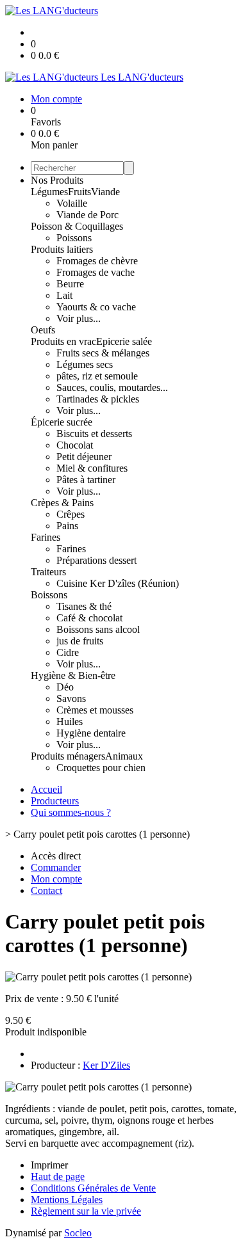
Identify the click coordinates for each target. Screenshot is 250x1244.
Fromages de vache (95, 272)
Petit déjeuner (84, 456)
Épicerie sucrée (61, 422)
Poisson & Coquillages (77, 226)
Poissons (74, 237)
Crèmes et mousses (94, 710)
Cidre (67, 652)
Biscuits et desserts (94, 433)
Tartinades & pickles (97, 399)
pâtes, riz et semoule (97, 376)
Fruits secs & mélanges (102, 352)
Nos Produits (57, 180)
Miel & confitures (92, 468)
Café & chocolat (89, 617)
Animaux (124, 756)
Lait (64, 295)
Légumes (49, 191)
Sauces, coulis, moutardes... (112, 387)
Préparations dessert (96, 560)
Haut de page (58, 1176)
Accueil (46, 789)
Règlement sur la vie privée (86, 1211)
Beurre (70, 283)
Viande (105, 191)
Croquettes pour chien (101, 767)
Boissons (49, 594)
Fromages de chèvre (97, 260)
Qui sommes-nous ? (71, 812)
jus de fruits (79, 640)
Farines (45, 537)
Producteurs (55, 800)
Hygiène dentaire (91, 733)
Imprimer (49, 1165)
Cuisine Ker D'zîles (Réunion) (117, 583)
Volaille (71, 203)
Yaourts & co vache (96, 306)
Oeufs (43, 329)
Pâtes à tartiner (85, 479)
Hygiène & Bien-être (73, 675)
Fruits (79, 191)
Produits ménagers (68, 756)
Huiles (69, 721)
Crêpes (70, 514)
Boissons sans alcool (98, 629)
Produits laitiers (62, 249)
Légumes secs (84, 364)
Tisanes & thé (84, 606)
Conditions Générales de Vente (93, 1188)
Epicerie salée (124, 341)
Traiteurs (48, 571)
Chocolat (74, 445)
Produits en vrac (63, 341)
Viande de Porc (87, 214)
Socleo (78, 1232)
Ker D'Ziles (106, 1065)
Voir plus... (78, 318)
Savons (71, 698)
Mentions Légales (67, 1199)
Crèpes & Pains (62, 502)
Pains (67, 525)
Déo (65, 687)
